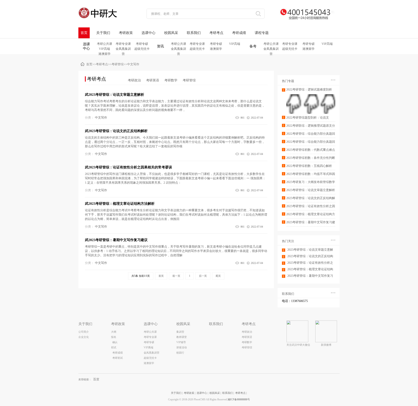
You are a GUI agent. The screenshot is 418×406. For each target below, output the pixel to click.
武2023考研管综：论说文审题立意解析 (114, 94)
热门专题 (288, 81)
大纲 (113, 331)
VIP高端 (104, 48)
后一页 (203, 275)
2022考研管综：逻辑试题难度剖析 (309, 89)
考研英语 (152, 80)
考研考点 (216, 33)
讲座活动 (181, 347)
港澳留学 (104, 53)
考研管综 (117, 64)
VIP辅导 (181, 342)
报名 (113, 337)
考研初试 (117, 357)
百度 (96, 379)
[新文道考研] (107, 13)
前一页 (176, 275)
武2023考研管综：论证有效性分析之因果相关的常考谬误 (128, 167)
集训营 (180, 331)
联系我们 (194, 33)
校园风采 (171, 33)
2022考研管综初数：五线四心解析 (309, 166)
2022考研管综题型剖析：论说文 (307, 117)
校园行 (180, 352)
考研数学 (170, 80)
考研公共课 (104, 43)
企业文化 (83, 337)
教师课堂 (181, 337)
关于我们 (103, 33)
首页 (84, 33)
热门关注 (288, 241)
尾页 (218, 275)
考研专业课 (123, 43)
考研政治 (134, 80)
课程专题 (262, 33)
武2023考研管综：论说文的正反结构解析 (116, 131)
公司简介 (83, 331)
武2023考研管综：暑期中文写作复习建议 (116, 240)
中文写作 (133, 64)
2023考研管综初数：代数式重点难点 (310, 149)
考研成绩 (239, 33)
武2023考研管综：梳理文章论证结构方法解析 (120, 203)
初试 (113, 347)
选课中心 (148, 33)
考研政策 (126, 33)
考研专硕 (142, 43)
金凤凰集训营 (123, 49)
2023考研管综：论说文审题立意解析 (310, 190)
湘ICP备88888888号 (239, 399)
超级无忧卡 (142, 48)
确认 (114, 342)
